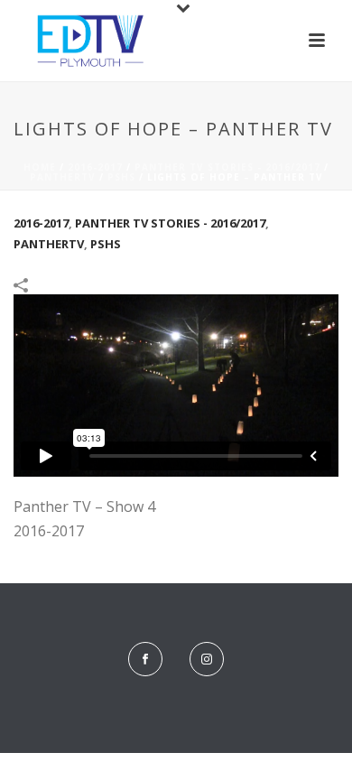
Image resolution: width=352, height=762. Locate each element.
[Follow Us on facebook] (145, 659)
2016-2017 (95, 167)
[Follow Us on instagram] (207, 659)
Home (39, 167)
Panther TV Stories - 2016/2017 (227, 167)
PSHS (121, 177)
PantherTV (63, 177)
